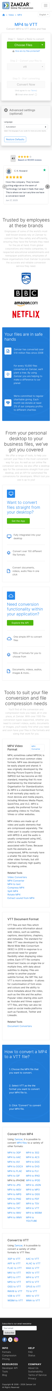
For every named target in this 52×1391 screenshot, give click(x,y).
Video (11, 15)
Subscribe (9, 1332)
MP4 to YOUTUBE (31, 1219)
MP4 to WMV (15, 1217)
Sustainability (35, 1371)
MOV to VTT (32, 1272)
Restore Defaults (15, 139)
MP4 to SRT (14, 1203)
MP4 (19, 15)
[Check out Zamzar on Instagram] (16, 1339)
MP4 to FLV (32, 1171)
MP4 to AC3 (32, 1157)
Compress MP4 (16, 887)
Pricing (6, 1358)
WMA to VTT (33, 1300)
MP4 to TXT (14, 1208)
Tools (5, 1371)
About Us (33, 1368)
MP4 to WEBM (34, 1212)
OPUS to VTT (33, 1286)
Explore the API (20, 622)
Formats (6, 1351)
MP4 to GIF (14, 1175)
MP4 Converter (35, 747)
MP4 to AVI (14, 1161)
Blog (4, 1374)
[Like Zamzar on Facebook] (5, 1339)
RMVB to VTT (15, 1291)
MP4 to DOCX (15, 1166)
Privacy (32, 1378)
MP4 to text (14, 884)
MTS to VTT (32, 1281)
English (43, 14)
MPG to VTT (14, 1281)
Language (8, 122)
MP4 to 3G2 (32, 1152)
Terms (33, 90)
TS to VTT (31, 1291)
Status (31, 1355)
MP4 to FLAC (15, 1171)
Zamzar (18, 1139)
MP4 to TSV (32, 1203)
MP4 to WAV (14, 1212)
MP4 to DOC (33, 1161)
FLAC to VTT (15, 1268)
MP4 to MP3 (33, 1189)
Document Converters (20, 1026)
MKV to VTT (14, 1272)
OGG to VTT (14, 1286)
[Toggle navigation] (46, 5)
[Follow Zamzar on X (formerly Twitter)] (10, 1339)
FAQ (30, 1351)
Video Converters (17, 877)
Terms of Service (37, 1374)
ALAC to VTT (33, 1263)
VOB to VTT (14, 1295)
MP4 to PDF (32, 1198)
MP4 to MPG (14, 1194)
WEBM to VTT (15, 1300)
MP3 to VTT (14, 1277)
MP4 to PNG (14, 1198)
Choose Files (23, 45)
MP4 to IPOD (33, 1180)
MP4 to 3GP (14, 1152)
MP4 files (22, 1142)
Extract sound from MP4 (21, 898)
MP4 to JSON (33, 1185)
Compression (9, 1355)
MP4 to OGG (33, 1194)
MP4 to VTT (32, 1208)
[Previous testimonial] (4, 186)
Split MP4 (13, 891)
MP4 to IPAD (33, 1175)
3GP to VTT (14, 1258)
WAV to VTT (32, 1295)
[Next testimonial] (47, 186)
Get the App (18, 520)
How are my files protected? (27, 51)
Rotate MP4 (14, 894)
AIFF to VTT (14, 1263)
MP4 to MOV (14, 1189)
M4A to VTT (32, 1268)
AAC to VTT (32, 1258)
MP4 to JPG (14, 1185)
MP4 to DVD (33, 1166)
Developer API (9, 1368)
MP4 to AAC (14, 1157)
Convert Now (26, 84)
